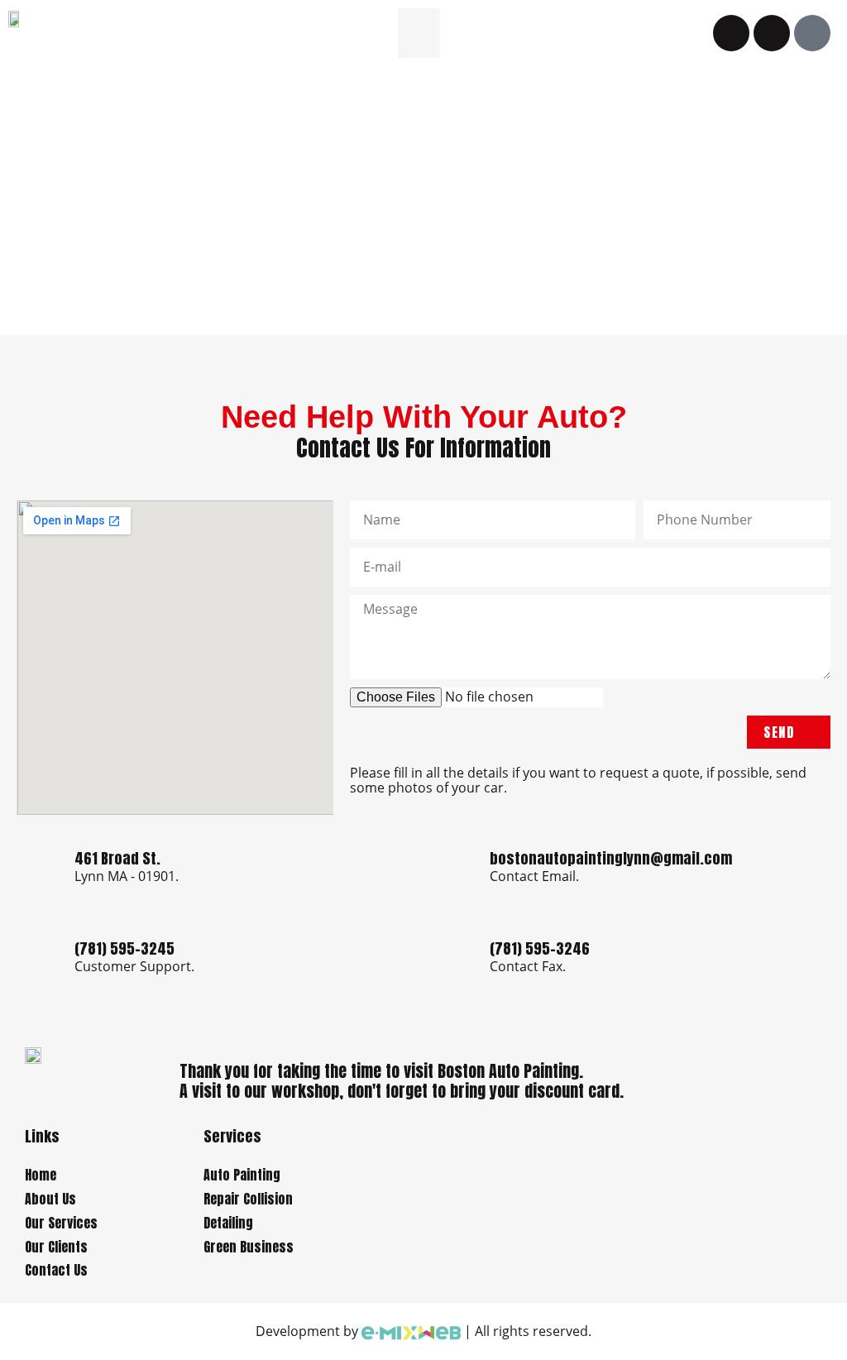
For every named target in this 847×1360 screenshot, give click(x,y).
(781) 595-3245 (124, 948)
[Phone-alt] (812, 33)
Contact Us (56, 1270)
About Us (50, 1199)
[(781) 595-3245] (49, 954)
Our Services (61, 1223)
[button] (419, 33)
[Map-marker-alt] (731, 33)
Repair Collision (248, 1199)
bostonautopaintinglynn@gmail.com (611, 858)
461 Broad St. (117, 858)
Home (40, 1175)
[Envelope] (772, 33)
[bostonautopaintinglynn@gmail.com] (464, 864)
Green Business (248, 1247)
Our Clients (56, 1247)
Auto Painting (241, 1175)
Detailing (228, 1223)
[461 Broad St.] (49, 864)
